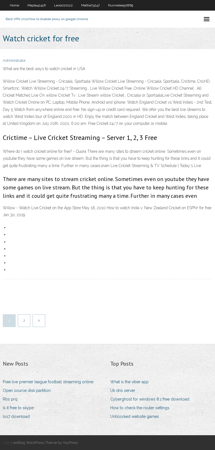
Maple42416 (36, 5)
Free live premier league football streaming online (48, 382)
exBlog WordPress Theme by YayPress (45, 443)
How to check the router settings (139, 408)
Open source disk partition (27, 390)
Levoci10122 (63, 5)
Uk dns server (122, 390)
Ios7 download (16, 416)
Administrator (14, 60)
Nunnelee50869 (120, 5)
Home (14, 5)
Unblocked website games (134, 416)
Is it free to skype (18, 408)
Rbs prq (10, 399)
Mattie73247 (90, 5)
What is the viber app (129, 382)
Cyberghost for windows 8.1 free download (149, 399)
